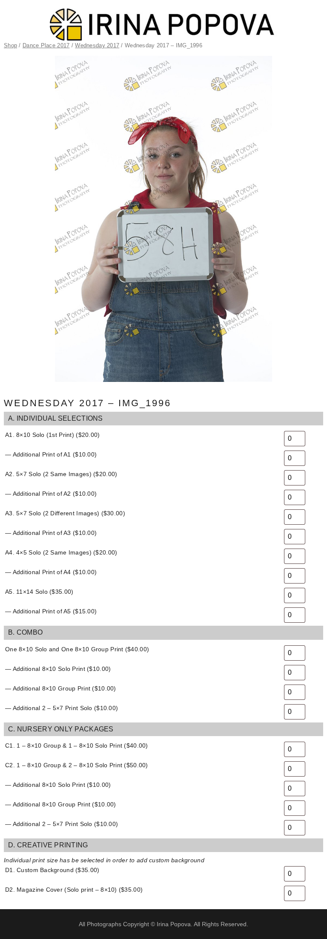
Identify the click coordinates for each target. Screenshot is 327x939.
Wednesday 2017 (97, 45)
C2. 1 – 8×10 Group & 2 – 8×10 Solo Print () (76, 765)
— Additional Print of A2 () (51, 493)
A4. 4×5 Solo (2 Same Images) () (61, 552)
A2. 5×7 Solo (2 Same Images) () (61, 474)
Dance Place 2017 (46, 45)
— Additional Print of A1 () (51, 454)
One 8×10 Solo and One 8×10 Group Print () (77, 649)
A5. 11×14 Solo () (39, 591)
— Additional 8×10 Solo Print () (58, 668)
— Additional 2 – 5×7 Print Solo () (61, 708)
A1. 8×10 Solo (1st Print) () (52, 434)
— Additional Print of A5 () (51, 611)
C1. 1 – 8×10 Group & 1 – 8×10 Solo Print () (76, 745)
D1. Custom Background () (52, 870)
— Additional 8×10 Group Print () (60, 688)
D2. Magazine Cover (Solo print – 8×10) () (74, 889)
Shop (10, 45)
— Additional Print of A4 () (51, 572)
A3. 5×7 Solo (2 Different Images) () (65, 513)
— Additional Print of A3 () (51, 532)
